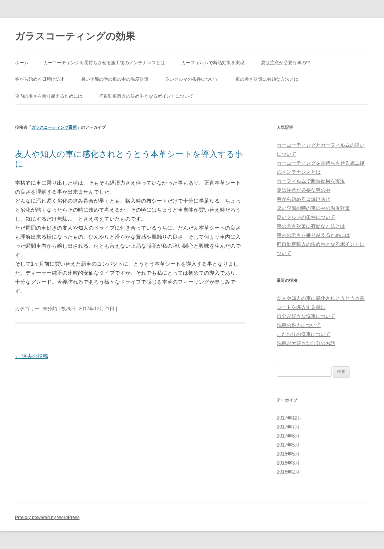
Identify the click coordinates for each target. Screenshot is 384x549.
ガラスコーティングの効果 (75, 36)
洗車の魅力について (299, 325)
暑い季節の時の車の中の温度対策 (114, 79)
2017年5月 (288, 445)
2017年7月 (288, 427)
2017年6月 (288, 436)
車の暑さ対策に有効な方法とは (267, 79)
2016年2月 (288, 472)
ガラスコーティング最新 (54, 127)
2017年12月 (289, 418)
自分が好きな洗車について (306, 316)
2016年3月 (288, 463)
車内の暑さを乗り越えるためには (48, 96)
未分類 (49, 308)
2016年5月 (288, 454)
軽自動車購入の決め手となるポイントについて (146, 96)
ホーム (21, 62)
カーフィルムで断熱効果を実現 (213, 62)
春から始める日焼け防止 (39, 79)
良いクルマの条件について (192, 79)
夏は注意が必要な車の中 (285, 62)
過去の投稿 (31, 356)
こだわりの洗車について (303, 334)
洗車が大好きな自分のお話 (306, 343)
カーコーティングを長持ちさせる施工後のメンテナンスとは (104, 62)
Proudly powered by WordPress (47, 517)
